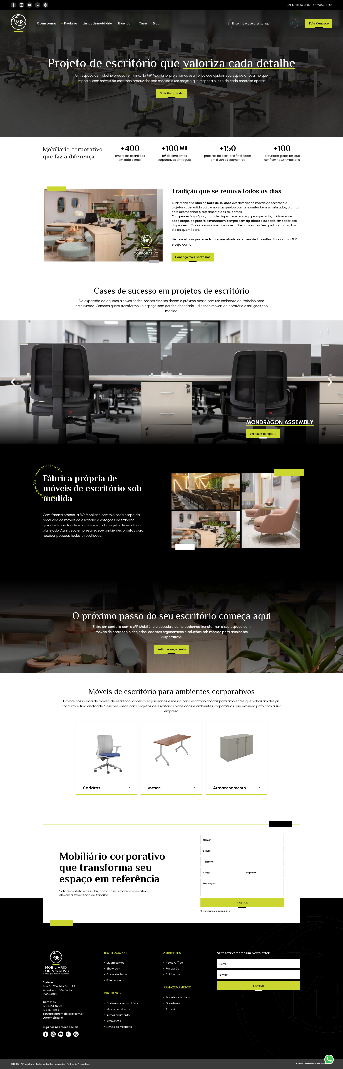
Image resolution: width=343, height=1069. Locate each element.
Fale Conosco (319, 23)
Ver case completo (263, 433)
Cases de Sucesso (118, 974)
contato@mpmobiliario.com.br (61, 1013)
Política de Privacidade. (78, 1064)
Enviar (242, 902)
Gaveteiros (173, 1003)
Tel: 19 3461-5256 (321, 5)
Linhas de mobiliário (97, 23)
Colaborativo (174, 974)
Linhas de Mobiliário (119, 1026)
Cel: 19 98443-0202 (298, 5)
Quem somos (46, 23)
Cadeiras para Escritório (122, 1003)
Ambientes (113, 1021)
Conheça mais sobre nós (192, 257)
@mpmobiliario (53, 1017)
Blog (156, 23)
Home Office (174, 962)
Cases (143, 23)
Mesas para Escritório (120, 1009)
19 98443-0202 (52, 1006)
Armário (171, 1009)
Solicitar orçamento (171, 649)
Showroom (125, 23)
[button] (330, 382)
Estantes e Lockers (178, 997)
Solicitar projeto (171, 93)
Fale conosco (114, 980)
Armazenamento (118, 1015)
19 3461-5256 (51, 1009)
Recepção (172, 968)
